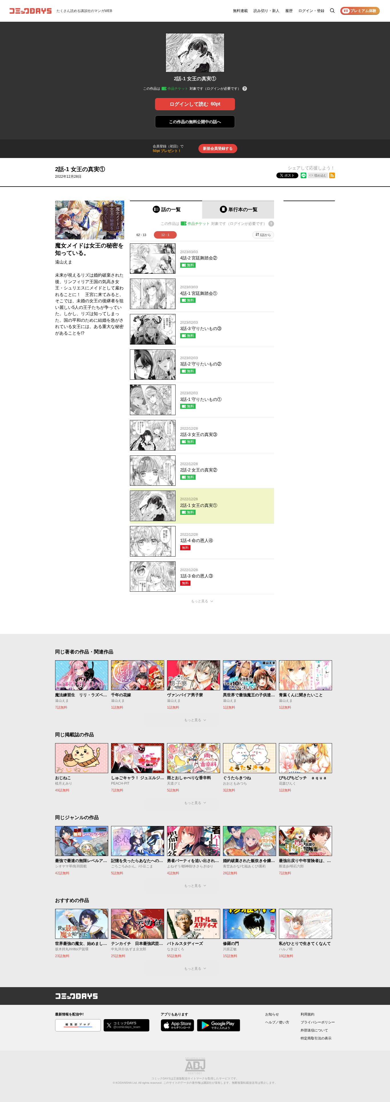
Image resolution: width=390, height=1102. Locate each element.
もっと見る (199, 601)
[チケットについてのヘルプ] (244, 89)
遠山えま (63, 261)
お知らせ (272, 1014)
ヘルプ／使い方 (277, 1022)
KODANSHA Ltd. (127, 1082)
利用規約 (307, 1014)
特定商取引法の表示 (316, 1038)
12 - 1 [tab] (165, 235)
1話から (265, 235)
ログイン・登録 (311, 11)
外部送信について (314, 1030)
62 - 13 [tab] (141, 235)
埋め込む (320, 175)
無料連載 (240, 11)
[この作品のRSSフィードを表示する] (332, 175)
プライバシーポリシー (318, 1022)
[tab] (166, 210)
